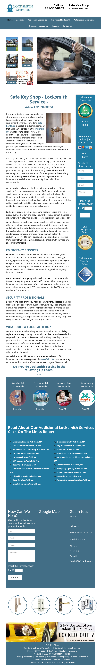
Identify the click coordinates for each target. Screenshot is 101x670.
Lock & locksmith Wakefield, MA (27, 484)
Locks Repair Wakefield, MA (24, 457)
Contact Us (67, 26)
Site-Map (66, 660)
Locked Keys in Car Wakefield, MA (71, 472)
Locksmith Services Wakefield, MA (27, 442)
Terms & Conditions (43, 660)
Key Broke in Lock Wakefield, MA (71, 445)
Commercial (39, 657)
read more (11, 49)
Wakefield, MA (32, 107)
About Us (20, 20)
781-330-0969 (54, 8)
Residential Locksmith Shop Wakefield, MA (31, 449)
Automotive (51, 657)
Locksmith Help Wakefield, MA (26, 453)
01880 (39, 374)
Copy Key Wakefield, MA (23, 480)
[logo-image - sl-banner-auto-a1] (66, 60)
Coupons (55, 26)
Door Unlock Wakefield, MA (24, 465)
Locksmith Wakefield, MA (68, 449)
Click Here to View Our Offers (85, 261)
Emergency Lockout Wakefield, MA (72, 453)
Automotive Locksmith (84, 20)
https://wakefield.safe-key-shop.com (62, 651)
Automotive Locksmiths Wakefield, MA (74, 480)
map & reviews (74, 648)
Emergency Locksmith (38, 26)
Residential (28, 657)
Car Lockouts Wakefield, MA (69, 476)
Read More (18, 409)
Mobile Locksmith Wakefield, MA (27, 445)
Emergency (63, 657)
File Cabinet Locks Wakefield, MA (27, 476)
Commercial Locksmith (60, 20)
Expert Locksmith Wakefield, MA (71, 442)
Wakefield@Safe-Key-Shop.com (81, 561)
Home (10, 20)
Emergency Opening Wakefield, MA (72, 468)
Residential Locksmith (37, 20)
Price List (56, 660)
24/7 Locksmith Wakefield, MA (26, 461)
